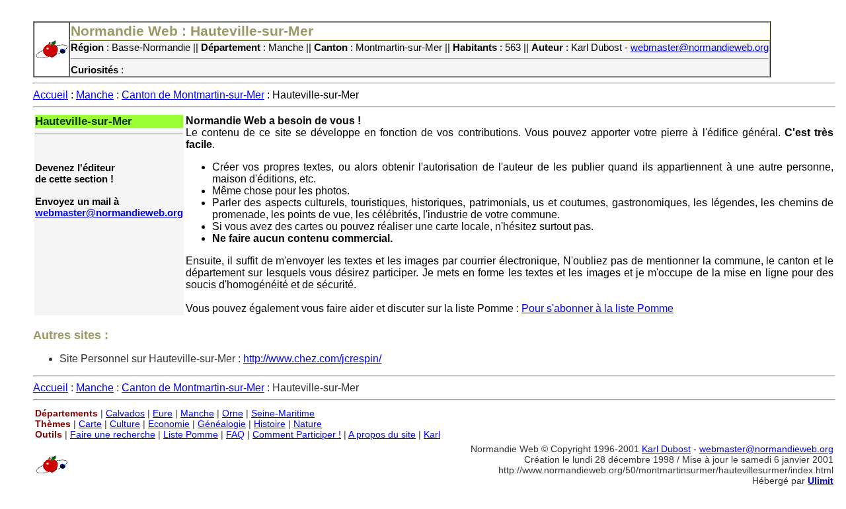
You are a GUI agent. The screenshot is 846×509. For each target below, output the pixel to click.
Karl (432, 434)
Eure (163, 413)
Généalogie (222, 423)
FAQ (235, 434)
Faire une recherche (112, 434)
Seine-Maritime (283, 413)
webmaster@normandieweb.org (700, 47)
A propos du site (382, 434)
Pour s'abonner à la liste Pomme (597, 308)
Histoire (270, 423)
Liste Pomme (190, 434)
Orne (232, 413)
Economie (169, 423)
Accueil (50, 94)
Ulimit (820, 480)
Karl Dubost (666, 449)
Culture (125, 423)
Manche (95, 94)
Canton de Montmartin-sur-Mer (193, 94)
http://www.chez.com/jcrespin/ (312, 358)
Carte (90, 423)
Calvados (125, 413)
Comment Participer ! (296, 434)
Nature (307, 423)
